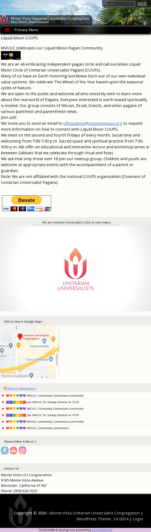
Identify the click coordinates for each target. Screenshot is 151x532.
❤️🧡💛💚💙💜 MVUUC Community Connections (37, 428)
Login (138, 519)
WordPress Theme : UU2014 (102, 519)
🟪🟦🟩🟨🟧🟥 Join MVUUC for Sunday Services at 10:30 (42, 402)
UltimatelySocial (102, 530)
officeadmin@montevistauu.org (92, 123)
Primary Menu (26, 29)
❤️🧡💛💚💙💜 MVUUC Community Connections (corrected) (45, 395)
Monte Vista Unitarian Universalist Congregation (50, 18)
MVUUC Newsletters (21, 388)
